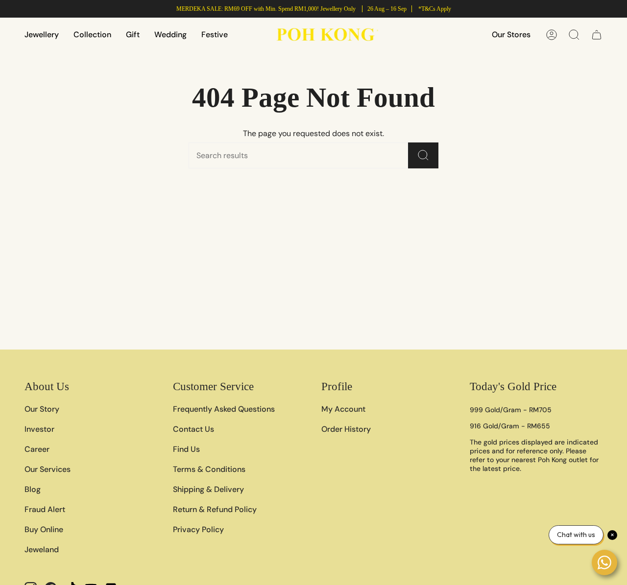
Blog (32, 489)
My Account (343, 409)
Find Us (186, 449)
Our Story (41, 409)
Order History (346, 429)
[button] (41, 35)
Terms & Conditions (209, 469)
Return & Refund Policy (215, 509)
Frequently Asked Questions (224, 409)
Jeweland (41, 549)
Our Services (47, 469)
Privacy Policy (198, 529)
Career (36, 449)
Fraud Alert (44, 509)
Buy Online (43, 529)
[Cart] (596, 34)
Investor (39, 429)
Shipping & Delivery (208, 489)
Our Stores (511, 34)
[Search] (423, 155)
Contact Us (193, 429)
